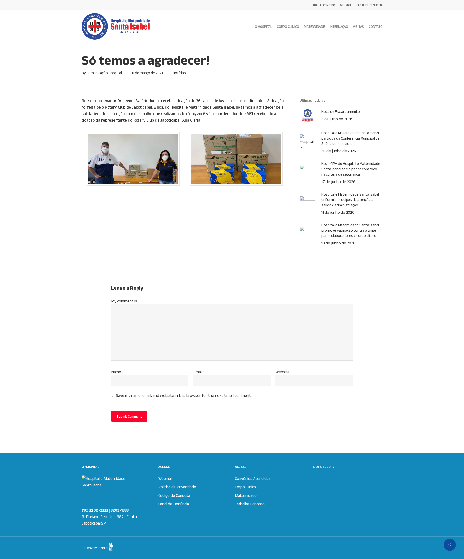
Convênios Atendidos (253, 478)
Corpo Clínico (245, 487)
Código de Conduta (174, 495)
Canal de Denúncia (173, 504)
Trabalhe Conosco (250, 504)
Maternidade (246, 495)
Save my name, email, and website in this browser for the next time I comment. (184, 395)
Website (283, 372)
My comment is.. (124, 301)
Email (199, 372)
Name (117, 372)
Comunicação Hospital (104, 73)
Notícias (179, 73)
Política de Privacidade (177, 487)
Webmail (165, 478)
